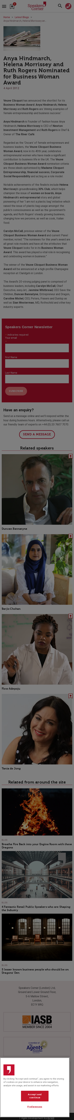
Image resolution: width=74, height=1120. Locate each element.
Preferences (34, 1106)
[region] (35, 1087)
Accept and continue (35, 1096)
